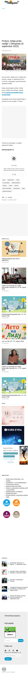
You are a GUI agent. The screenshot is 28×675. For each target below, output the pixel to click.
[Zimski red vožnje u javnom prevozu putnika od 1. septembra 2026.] (4, 597)
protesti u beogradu (7, 188)
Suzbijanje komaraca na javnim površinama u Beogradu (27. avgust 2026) (19, 589)
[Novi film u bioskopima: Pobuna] (4, 580)
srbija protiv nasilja (7, 191)
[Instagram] (15, 174)
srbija (23, 188)
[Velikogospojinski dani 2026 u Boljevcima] (14, 249)
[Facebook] (13, 174)
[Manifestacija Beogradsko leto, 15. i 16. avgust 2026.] (14, 385)
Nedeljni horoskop (11, 493)
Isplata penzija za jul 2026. (13, 486)
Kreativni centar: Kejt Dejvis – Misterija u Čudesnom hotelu (18, 572)
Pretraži (21, 640)
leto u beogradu (6, 182)
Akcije (3, 8)
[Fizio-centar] (15, 455)
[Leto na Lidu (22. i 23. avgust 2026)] (14, 331)
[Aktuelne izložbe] (16, 514)
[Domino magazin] (10, 634)
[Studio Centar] (10, 629)
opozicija (5, 185)
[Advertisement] (14, 24)
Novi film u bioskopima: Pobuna (16, 580)
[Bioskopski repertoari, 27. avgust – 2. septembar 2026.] (4, 563)
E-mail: (19, 652)
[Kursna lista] (13, 415)
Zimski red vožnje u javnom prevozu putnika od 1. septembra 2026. (18, 597)
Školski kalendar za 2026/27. (14, 491)
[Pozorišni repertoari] (16, 502)
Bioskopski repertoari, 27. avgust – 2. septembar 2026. (18, 563)
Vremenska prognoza (12, 484)
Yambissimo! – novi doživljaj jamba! (16, 482)
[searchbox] (11, 640)
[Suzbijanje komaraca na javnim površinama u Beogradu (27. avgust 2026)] (4, 589)
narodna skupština (16, 182)
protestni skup (17, 188)
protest (10, 185)
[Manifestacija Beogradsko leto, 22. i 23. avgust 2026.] (14, 304)
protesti (16, 185)
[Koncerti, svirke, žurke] (6, 514)
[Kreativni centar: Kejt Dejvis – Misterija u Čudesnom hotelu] (4, 572)
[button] (2, 2)
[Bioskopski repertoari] (6, 502)
